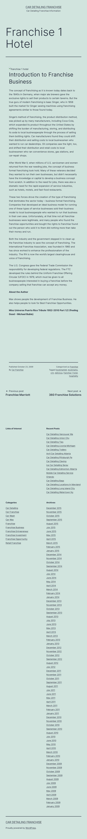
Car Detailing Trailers (56, 449)
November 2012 (54, 651)
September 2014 (54, 566)
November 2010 (54, 721)
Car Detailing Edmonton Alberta (61, 469)
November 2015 (54, 512)
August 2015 (52, 523)
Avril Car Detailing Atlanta (58, 453)
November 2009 (54, 767)
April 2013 (51, 632)
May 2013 (51, 628)
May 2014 (51, 581)
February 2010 (53, 756)
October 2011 (52, 678)
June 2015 (51, 531)
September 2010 (54, 729)
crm (52, 373)
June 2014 (51, 578)
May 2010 (51, 744)
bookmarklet (61, 370)
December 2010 (53, 717)
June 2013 (51, 624)
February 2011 (53, 709)
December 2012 (53, 647)
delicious (59, 373)
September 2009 (54, 775)
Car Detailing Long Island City (60, 488)
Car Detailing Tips (54, 442)
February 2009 (53, 802)
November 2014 (54, 558)
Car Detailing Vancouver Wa (59, 434)
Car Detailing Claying (56, 461)
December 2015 (53, 508)
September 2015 (54, 519)
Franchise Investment (16, 535)
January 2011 (52, 713)
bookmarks (73, 370)
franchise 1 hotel (71, 373)
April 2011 (51, 702)
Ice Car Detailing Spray (57, 465)
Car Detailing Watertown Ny (59, 492)
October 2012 (52, 655)
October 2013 (52, 609)
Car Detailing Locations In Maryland (63, 484)
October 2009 (53, 771)
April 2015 (51, 539)
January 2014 (52, 597)
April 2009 (51, 795)
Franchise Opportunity (16, 539)
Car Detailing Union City (57, 438)
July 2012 (50, 667)
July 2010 (50, 736)
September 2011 (54, 682)
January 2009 (53, 806)
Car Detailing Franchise (44, 7)
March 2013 (52, 636)
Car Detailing (12, 508)
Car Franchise (17, 370)
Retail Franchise (13, 543)
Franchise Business (15, 527)
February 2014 (53, 593)
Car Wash (10, 516)
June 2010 (51, 740)
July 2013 (50, 620)
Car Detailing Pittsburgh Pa (59, 457)
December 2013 (53, 601)
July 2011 (50, 690)
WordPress (30, 828)
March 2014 (52, 589)
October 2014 (53, 562)
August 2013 (52, 616)
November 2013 (54, 605)
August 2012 (52, 663)
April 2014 (51, 585)
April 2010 (51, 748)
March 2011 (51, 705)
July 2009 (51, 783)
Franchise (74, 367)
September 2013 (54, 612)
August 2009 (52, 779)
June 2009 (51, 787)
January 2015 (52, 551)
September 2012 (54, 659)
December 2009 (54, 764)
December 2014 (54, 554)
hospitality (73, 376)
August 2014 (52, 570)
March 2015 (52, 543)
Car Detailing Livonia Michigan (60, 446)
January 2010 (52, 760)
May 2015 (51, 535)
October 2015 (52, 516)
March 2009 (52, 798)
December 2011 (53, 671)
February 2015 (53, 547)
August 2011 (52, 686)
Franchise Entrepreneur (17, 531)
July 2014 (51, 574)
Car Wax (10, 519)
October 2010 (52, 725)
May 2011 (50, 698)
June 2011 (51, 694)
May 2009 (51, 791)
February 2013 (53, 640)
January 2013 (52, 643)
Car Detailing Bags (55, 480)
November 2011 (53, 674)
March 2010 (52, 752)
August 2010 (52, 733)
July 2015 (50, 527)
